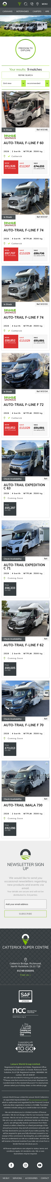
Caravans (8, 11)
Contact (45, 1178)
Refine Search (25, 75)
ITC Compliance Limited (38, 1100)
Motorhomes (22, 11)
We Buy (6, 1178)
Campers (37, 11)
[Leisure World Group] (5, 5)
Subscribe (25, 913)
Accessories (31, 1178)
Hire (47, 11)
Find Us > (25, 974)
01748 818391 (25, 970)
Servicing (17, 1178)
